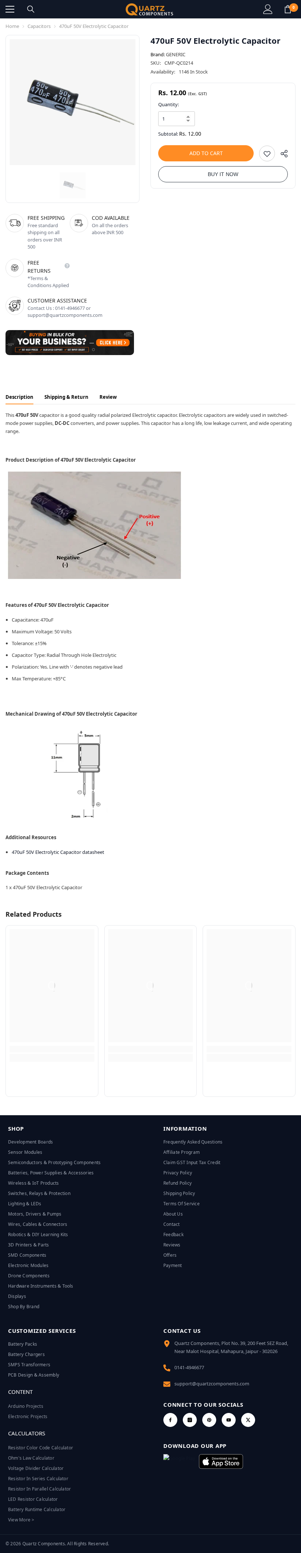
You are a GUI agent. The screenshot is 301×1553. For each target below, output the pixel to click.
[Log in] (268, 9)
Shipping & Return (66, 397)
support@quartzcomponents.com (211, 1383)
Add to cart (206, 153)
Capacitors (39, 26)
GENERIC (175, 54)
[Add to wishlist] (267, 153)
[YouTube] (229, 1420)
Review (108, 397)
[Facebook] (170, 1420)
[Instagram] (190, 1420)
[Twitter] (248, 1420)
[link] (52, 1049)
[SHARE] (281, 155)
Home (12, 26)
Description (19, 397)
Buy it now (223, 174)
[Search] (30, 9)
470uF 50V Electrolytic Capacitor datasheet (58, 852)
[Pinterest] (209, 1420)
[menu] (10, 9)
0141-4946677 (189, 1367)
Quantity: (168, 104)
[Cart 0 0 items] (288, 9)
